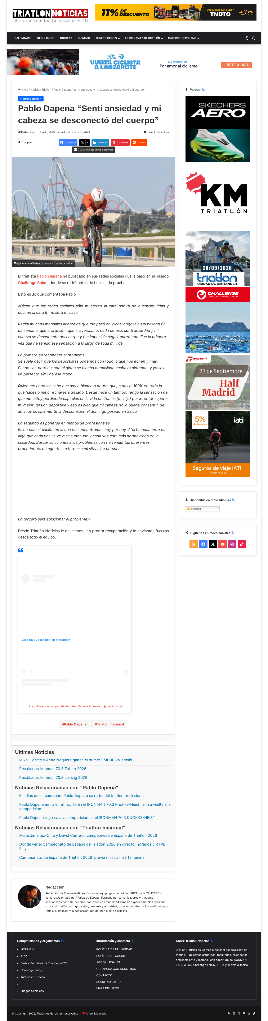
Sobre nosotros (109, 981)
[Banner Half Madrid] (218, 409)
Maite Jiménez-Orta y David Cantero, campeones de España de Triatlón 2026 (88, 835)
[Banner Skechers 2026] (218, 161)
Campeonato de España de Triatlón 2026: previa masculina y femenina (81, 857)
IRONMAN (84, 38)
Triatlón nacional (110, 724)
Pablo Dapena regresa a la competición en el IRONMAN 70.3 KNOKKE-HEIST (87, 817)
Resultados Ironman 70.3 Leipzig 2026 (53, 777)
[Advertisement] (93, 486)
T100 (24, 956)
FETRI (24, 984)
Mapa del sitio (107, 988)
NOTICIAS (66, 38)
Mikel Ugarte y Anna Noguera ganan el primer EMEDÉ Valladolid (75, 760)
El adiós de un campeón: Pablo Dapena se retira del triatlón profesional (81, 795)
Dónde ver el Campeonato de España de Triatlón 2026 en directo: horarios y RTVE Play (92, 846)
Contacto (104, 975)
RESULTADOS (45, 38)
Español (195, 508)
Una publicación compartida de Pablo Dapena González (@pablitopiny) (75, 706)
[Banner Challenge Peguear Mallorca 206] (218, 352)
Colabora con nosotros (116, 968)
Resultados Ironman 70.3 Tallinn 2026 (52, 769)
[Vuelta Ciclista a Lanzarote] (134, 61)
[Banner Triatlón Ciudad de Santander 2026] (218, 285)
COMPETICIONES (106, 38)
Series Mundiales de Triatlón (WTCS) (44, 963)
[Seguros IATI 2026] (218, 476)
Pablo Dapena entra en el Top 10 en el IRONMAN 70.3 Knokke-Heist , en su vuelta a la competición (95, 806)
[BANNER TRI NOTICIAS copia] (218, 228)
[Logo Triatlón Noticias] (50, 15)
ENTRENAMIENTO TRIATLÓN (142, 38)
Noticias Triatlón (40, 89)
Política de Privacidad (114, 949)
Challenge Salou (33, 282)
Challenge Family (32, 970)
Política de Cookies (112, 955)
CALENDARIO (22, 38)
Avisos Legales (108, 962)
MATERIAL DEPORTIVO (182, 38)
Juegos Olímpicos (32, 990)
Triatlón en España (33, 977)
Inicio (24, 89)
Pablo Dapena (49, 276)
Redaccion (27, 132)
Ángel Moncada (96, 1013)
